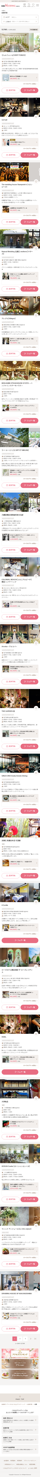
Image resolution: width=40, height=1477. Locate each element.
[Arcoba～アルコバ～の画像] (20, 633)
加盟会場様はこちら (21, 1464)
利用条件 (19, 1460)
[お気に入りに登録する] (36, 52)
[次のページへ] (30, 1338)
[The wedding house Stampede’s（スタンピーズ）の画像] (20, 172)
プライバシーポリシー (30, 1460)
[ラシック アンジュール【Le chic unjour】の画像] (20, 1216)
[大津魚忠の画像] (20, 1088)
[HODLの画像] (20, 1024)
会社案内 (6, 1460)
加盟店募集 (32, 1464)
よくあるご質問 (32, 1468)
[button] (20, 1420)
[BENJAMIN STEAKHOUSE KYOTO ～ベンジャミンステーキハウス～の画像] (20, 370)
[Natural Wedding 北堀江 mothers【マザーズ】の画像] (20, 238)
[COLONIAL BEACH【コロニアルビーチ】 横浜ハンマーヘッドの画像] (20, 566)
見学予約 (12, 90)
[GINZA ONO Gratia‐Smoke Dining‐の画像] (20, 763)
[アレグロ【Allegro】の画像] (20, 305)
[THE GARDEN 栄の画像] (20, 698)
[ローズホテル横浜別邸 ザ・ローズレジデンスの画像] (20, 957)
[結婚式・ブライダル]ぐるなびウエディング (13, 1404)
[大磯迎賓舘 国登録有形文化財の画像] (20, 502)
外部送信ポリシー (10, 1464)
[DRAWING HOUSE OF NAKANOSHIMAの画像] (20, 1281)
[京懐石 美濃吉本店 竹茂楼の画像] (20, 828)
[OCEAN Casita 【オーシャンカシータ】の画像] (20, 1153)
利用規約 (12, 1460)
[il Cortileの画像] (20, 892)
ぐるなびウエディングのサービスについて (14, 1468)
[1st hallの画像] (20, 107)
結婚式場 (29, 1404)
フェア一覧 (31, 90)
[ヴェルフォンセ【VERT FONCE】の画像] (20, 42)
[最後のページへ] (35, 1338)
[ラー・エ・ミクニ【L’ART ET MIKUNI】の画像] (20, 437)
